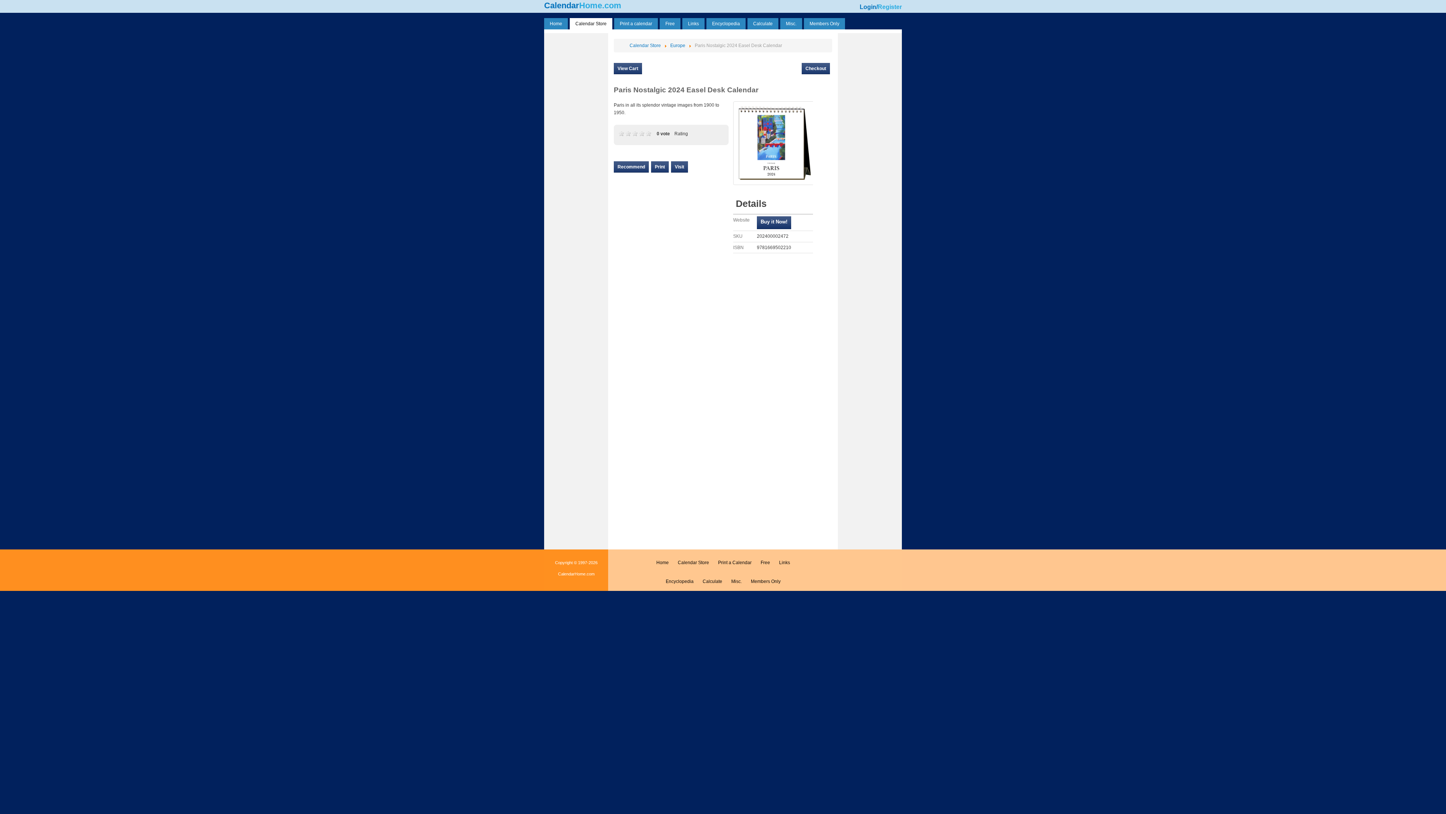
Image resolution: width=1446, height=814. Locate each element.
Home (662, 562)
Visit (679, 167)
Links (784, 562)
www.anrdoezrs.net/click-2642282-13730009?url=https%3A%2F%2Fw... (774, 222)
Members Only (766, 581)
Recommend (631, 167)
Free (765, 562)
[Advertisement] (576, 148)
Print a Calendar (735, 562)
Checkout (815, 68)
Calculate (712, 581)
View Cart (628, 68)
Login (868, 7)
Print (660, 167)
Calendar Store (693, 562)
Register (890, 7)
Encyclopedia (680, 581)
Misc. (736, 581)
